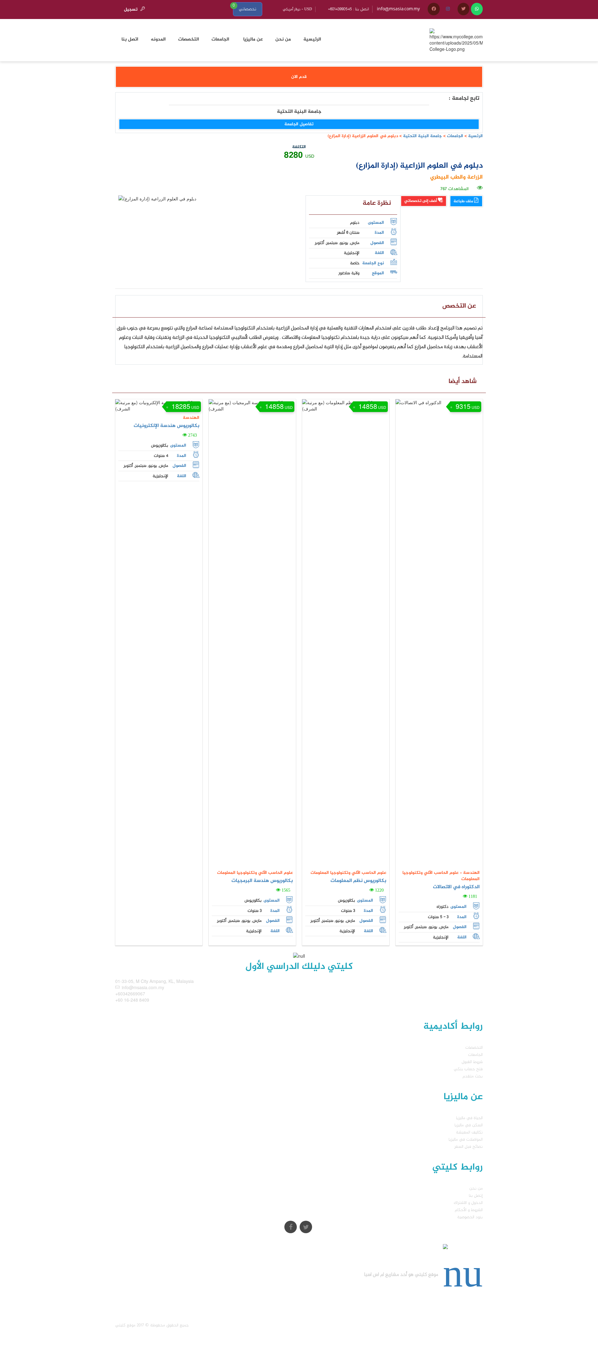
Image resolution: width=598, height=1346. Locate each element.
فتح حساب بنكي (468, 1069)
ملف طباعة (463, 201)
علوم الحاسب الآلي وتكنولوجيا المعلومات (255, 872)
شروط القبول (472, 1062)
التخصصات (474, 1047)
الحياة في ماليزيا (469, 1118)
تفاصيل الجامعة (299, 124)
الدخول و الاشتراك (468, 1202)
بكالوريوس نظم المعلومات (358, 881)
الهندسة (191, 417)
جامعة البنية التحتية (422, 136)
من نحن (476, 1188)
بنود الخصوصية (470, 1217)
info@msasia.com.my (398, 9)
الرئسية (475, 136)
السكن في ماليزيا (468, 1125)
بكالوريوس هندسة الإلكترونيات (166, 426)
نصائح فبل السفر (468, 1146)
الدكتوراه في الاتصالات (456, 887)
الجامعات (455, 136)
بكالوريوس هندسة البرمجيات (262, 881)
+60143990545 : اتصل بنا (348, 9)
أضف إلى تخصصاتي (421, 201)
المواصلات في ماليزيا (465, 1139)
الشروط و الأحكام (469, 1210)
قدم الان (299, 76)
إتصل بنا (476, 1195)
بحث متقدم (473, 1076)
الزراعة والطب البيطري (456, 177)
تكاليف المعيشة (469, 1132)
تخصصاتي (247, 9)
